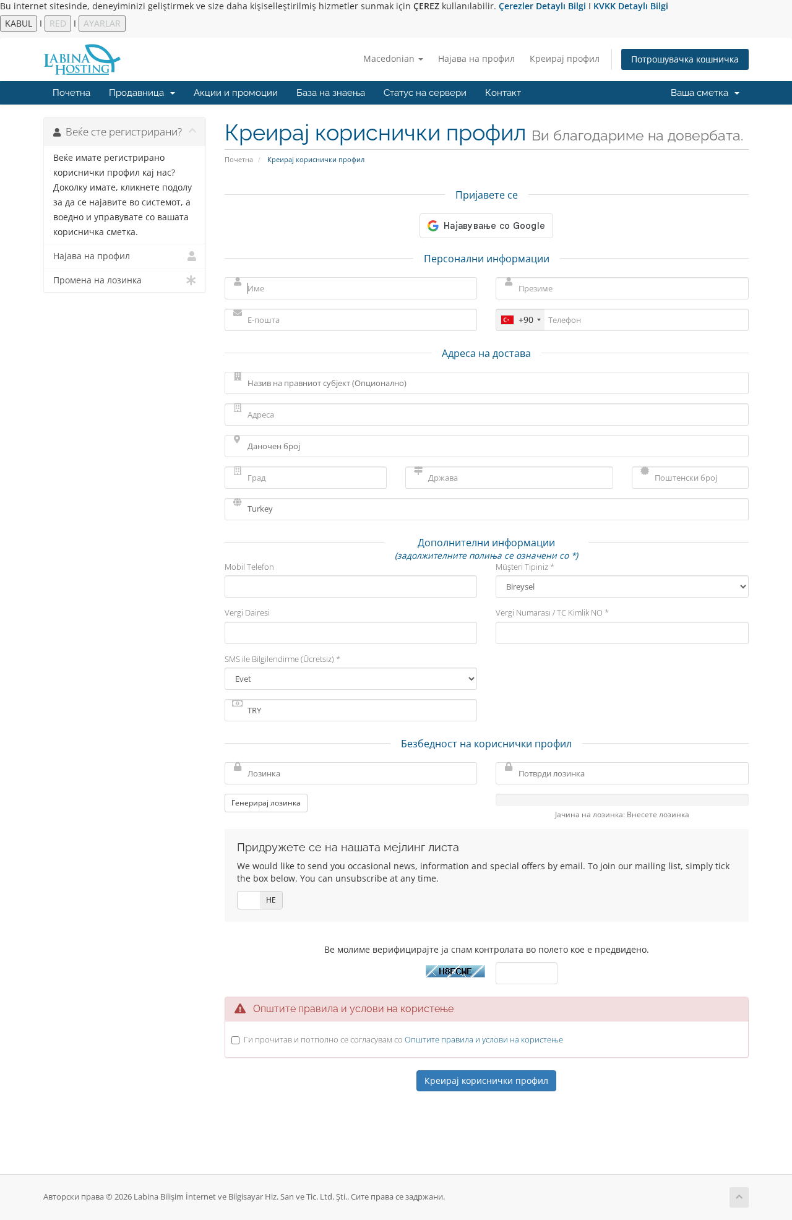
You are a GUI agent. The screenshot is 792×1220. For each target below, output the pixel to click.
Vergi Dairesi (247, 612)
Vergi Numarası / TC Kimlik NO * (552, 612)
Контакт (503, 92)
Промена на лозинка (97, 280)
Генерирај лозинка (266, 802)
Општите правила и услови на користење (484, 1039)
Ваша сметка (702, 92)
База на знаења (330, 92)
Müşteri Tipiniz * (525, 566)
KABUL (18, 23)
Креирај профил (565, 58)
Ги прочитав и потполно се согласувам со (403, 1039)
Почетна (71, 92)
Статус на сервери (425, 92)
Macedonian (390, 58)
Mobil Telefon (249, 566)
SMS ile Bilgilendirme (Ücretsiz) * (282, 658)
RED (58, 23)
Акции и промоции (236, 92)
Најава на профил (476, 58)
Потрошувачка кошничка (685, 59)
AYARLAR (102, 23)
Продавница (139, 92)
